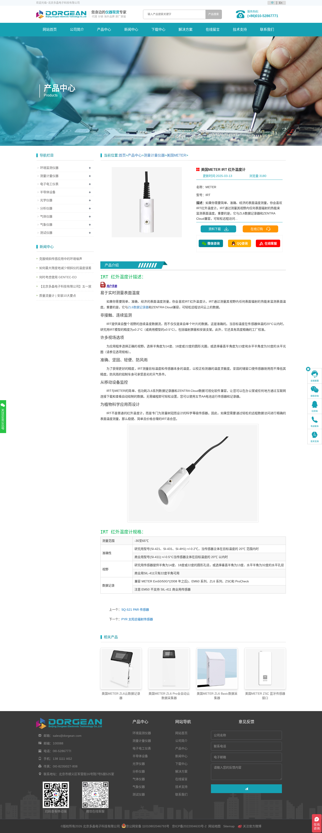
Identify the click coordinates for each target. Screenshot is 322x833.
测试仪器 (46, 232)
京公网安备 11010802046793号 (147, 826)
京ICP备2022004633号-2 (189, 826)
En (280, 2)
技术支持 (240, 29)
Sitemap (229, 826)
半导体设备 (47, 192)
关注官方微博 (251, 826)
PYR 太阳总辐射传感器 (137, 619)
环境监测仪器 (49, 167)
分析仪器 (46, 208)
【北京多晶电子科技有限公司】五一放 (65, 286)
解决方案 (186, 29)
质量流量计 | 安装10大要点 (57, 295)
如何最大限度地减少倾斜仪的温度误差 (65, 268)
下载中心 (158, 29)
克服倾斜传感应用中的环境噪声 (60, 258)
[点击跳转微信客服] (315, 391)
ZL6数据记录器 (138, 307)
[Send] (246, 788)
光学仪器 (46, 200)
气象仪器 (46, 224)
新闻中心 (131, 29)
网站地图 (214, 826)
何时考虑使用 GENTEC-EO (58, 277)
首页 (122, 155)
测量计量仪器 (154, 155)
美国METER (176, 155)
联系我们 (267, 29)
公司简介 (77, 29)
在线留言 (213, 29)
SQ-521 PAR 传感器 (135, 609)
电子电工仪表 (49, 184)
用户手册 (112, 286)
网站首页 (50, 29)
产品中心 (104, 29)
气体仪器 (46, 216)
